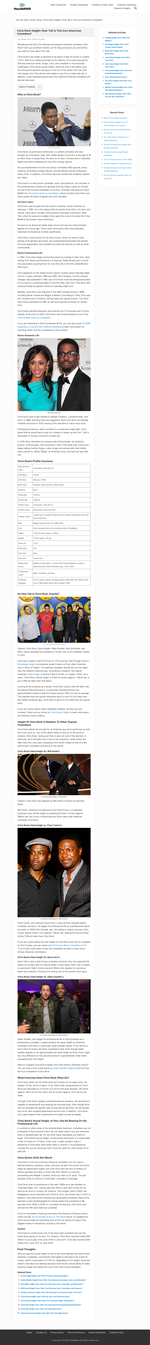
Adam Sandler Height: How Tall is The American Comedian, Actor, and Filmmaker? (53, 1280)
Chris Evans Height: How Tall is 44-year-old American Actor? (45, 1297)
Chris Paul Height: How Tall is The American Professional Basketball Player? (51, 1305)
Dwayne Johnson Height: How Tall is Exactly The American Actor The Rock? (51, 1292)
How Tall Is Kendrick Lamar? (116, 77)
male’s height (33, 674)
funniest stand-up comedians (44, 193)
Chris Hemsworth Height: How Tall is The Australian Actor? (44, 1313)
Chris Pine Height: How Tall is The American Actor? (41, 1309)
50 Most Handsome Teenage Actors (118, 164)
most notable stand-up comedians (34, 317)
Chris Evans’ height (60, 712)
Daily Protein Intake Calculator (115, 118)
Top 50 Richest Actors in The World (49, 1217)
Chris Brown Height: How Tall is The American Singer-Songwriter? (47, 1301)
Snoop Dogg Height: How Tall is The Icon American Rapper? (44, 1276)
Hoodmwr (74, 1340)
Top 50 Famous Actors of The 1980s (118, 159)
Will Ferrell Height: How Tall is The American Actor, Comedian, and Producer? (52, 1288)
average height (27, 664)
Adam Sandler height (63, 1068)
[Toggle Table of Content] (38, 87)
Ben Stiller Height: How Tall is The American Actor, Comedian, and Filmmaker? (52, 1284)
